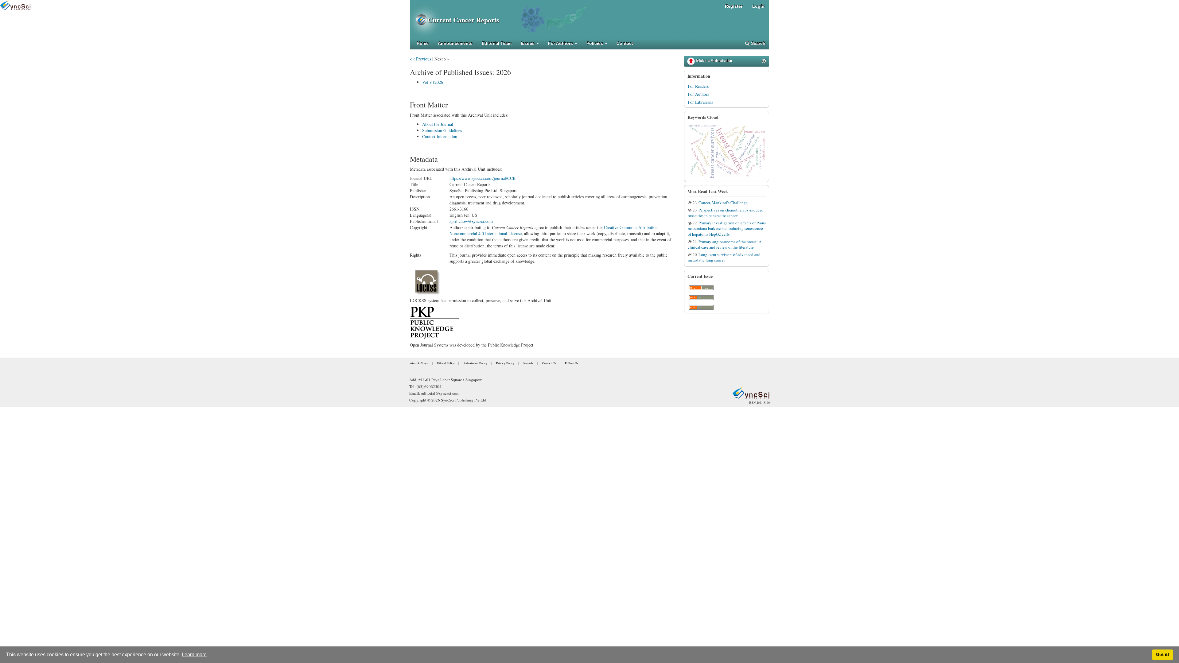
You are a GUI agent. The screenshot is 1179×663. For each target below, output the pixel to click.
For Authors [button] (561, 43)
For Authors (698, 94)
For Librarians (700, 102)
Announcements (455, 43)
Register (733, 6)
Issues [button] (528, 43)
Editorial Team (497, 43)
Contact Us (549, 363)
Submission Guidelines (442, 130)
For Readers (698, 86)
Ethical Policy (446, 363)
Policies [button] (595, 43)
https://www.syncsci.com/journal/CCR (482, 178)
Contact (625, 43)
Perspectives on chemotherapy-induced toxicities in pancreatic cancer (726, 212)
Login (758, 6)
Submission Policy (475, 363)
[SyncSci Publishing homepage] (419, 20)
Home (423, 43)
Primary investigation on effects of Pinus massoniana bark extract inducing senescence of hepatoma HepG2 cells (727, 228)
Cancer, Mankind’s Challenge (723, 202)
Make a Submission (713, 60)
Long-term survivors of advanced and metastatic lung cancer (724, 257)
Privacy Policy (505, 363)
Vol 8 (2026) (433, 82)
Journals (528, 363)
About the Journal (437, 124)
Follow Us (571, 363)
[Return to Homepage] (751, 393)
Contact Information (439, 136)
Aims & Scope (419, 363)
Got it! (1162, 654)
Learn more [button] (194, 654)
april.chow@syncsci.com (471, 221)
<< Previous (420, 59)
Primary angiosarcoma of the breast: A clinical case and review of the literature (724, 244)
